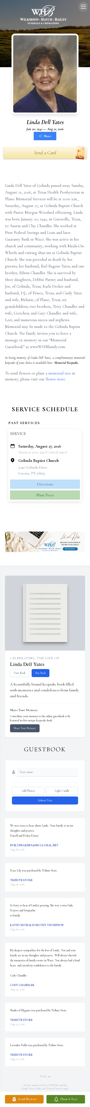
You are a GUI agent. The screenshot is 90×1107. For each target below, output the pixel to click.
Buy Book (40, 673)
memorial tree (59, 373)
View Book (20, 673)
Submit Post (45, 800)
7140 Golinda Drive (33, 467)
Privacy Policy (35, 1088)
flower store (55, 379)
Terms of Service (55, 1088)
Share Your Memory (25, 728)
